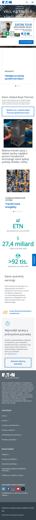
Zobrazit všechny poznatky (18, 362)
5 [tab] (21, 211)
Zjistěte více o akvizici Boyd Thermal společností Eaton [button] (18, 111)
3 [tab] (19, 85)
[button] (34, 260)
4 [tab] (19, 211)
